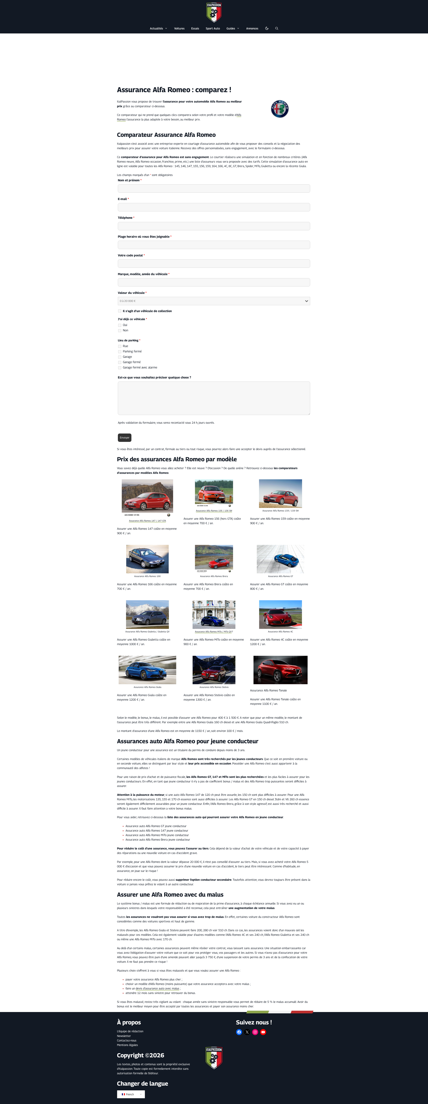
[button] (277, 28)
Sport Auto (213, 28)
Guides (231, 28)
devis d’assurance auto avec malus (157, 988)
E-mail (123, 199)
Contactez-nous (126, 1040)
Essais (195, 28)
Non (125, 330)
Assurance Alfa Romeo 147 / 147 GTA (147, 520)
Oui (125, 325)
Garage (127, 356)
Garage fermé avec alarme (140, 367)
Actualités (156, 28)
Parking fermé (132, 351)
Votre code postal (131, 255)
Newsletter (124, 1036)
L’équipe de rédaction (130, 1031)
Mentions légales (127, 1045)
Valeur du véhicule (132, 293)
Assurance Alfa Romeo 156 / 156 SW (214, 510)
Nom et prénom (130, 180)
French (129, 1094)
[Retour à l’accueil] (214, 12)
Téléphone (126, 217)
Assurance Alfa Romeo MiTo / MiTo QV (213, 631)
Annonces (252, 28)
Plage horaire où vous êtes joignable (145, 236)
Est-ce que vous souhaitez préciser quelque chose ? (154, 377)
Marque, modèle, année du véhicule (144, 274)
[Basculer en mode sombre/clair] (267, 28)
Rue (125, 346)
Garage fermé (132, 362)
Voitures (179, 28)
